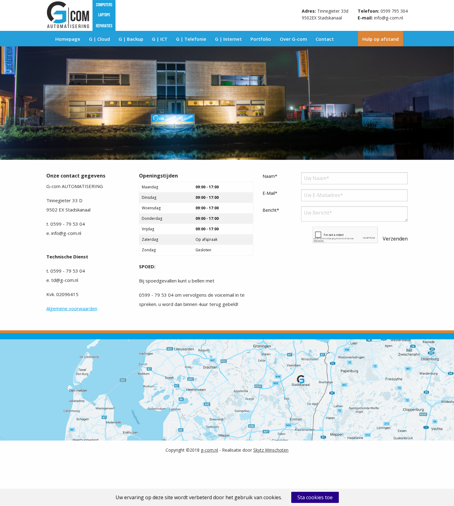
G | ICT (159, 39)
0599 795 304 (394, 11)
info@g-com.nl (388, 18)
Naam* (270, 176)
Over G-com (293, 39)
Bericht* (271, 210)
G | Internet (228, 39)
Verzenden (395, 238)
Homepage (67, 39)
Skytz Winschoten (270, 450)
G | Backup (131, 39)
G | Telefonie (191, 39)
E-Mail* (270, 193)
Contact (325, 39)
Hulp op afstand (380, 39)
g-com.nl (209, 450)
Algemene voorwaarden (71, 308)
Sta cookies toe (315, 497)
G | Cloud (99, 39)
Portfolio (260, 39)
